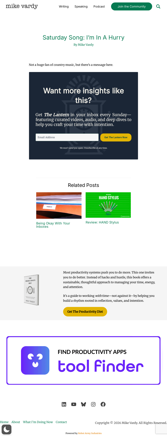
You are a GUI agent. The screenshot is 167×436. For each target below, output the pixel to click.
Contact (61, 422)
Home (4, 422)
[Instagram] (93, 404)
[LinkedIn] (64, 404)
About (15, 422)
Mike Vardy (22, 6)
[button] (131, 6)
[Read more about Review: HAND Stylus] (108, 205)
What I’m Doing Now (38, 422)
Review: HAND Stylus (102, 222)
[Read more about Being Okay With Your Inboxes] (59, 205)
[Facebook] (103, 404)
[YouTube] (74, 404)
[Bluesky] (83, 404)
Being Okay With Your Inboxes (53, 225)
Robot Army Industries (90, 433)
